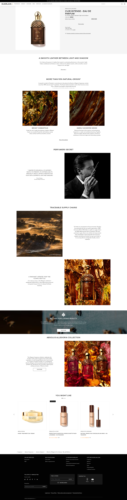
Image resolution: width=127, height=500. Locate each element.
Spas (88, 465)
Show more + (63, 69)
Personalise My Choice (77, 492)
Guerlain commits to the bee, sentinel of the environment (79, 33)
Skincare (89, 463)
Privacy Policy (54, 492)
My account (26, 459)
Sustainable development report (72, 463)
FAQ (25, 461)
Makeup (88, 461)
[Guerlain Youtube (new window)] (24, 479)
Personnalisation (90, 467)
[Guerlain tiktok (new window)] (30, 479)
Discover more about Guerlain (72, 459)
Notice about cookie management (65, 492)
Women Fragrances (29, 452)
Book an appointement (50, 461)
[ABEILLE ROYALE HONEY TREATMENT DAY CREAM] (32, 415)
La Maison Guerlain (91, 469)
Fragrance (19, 452)
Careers (67, 461)
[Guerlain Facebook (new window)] (32, 479)
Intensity (67, 17)
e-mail (73, 29)
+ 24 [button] (58, 437)
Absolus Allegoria (40, 452)
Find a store (47, 459)
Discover (63, 330)
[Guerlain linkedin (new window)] (37, 479)
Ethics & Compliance (70, 465)
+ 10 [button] (90, 437)
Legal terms (47, 492)
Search (70, 479)
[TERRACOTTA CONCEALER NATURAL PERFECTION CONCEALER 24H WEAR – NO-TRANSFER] (95, 415)
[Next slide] (113, 414)
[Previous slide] (14, 414)
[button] (38, 28)
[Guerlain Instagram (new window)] (27, 479)
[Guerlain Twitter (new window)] (34, 479)
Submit (44, 486)
